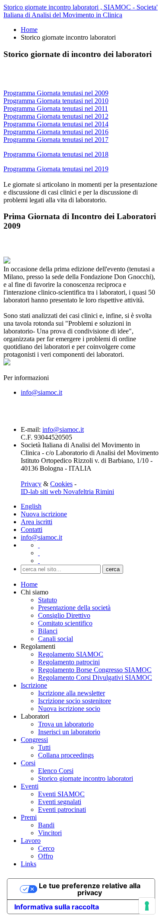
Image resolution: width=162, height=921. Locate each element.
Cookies (61, 483)
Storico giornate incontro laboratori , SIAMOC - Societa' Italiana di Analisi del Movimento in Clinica (80, 11)
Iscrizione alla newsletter (71, 693)
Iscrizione (34, 685)
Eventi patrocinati (62, 809)
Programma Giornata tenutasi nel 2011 (55, 108)
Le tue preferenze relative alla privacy (89, 889)
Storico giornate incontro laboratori (85, 778)
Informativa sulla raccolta (56, 906)
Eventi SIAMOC (61, 794)
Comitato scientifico (65, 623)
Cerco (46, 848)
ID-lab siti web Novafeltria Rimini (67, 491)
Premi (29, 817)
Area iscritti (36, 521)
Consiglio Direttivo (64, 615)
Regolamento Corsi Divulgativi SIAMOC (95, 677)
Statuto (47, 600)
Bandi (46, 825)
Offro (45, 856)
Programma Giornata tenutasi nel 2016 (55, 131)
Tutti (44, 747)
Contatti (31, 529)
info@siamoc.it (41, 392)
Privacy (31, 483)
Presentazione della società (74, 607)
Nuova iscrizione (44, 514)
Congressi (34, 739)
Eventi (29, 786)
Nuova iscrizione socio (69, 708)
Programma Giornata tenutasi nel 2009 (55, 93)
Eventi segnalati (59, 801)
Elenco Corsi (55, 770)
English (31, 506)
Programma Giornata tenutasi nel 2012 (55, 116)
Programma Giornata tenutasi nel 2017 (55, 139)
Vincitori (50, 832)
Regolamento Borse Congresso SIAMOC (95, 669)
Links (28, 864)
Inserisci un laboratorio (69, 732)
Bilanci (47, 631)
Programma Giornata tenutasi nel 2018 (55, 154)
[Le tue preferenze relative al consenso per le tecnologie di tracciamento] (147, 906)
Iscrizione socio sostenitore (74, 700)
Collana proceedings (66, 755)
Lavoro (31, 840)
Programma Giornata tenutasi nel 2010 (55, 100)
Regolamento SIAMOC (70, 654)
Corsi (28, 763)
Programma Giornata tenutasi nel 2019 (55, 169)
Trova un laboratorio (66, 724)
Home (29, 29)
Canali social (55, 638)
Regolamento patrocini (69, 662)
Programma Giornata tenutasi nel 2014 (55, 124)
